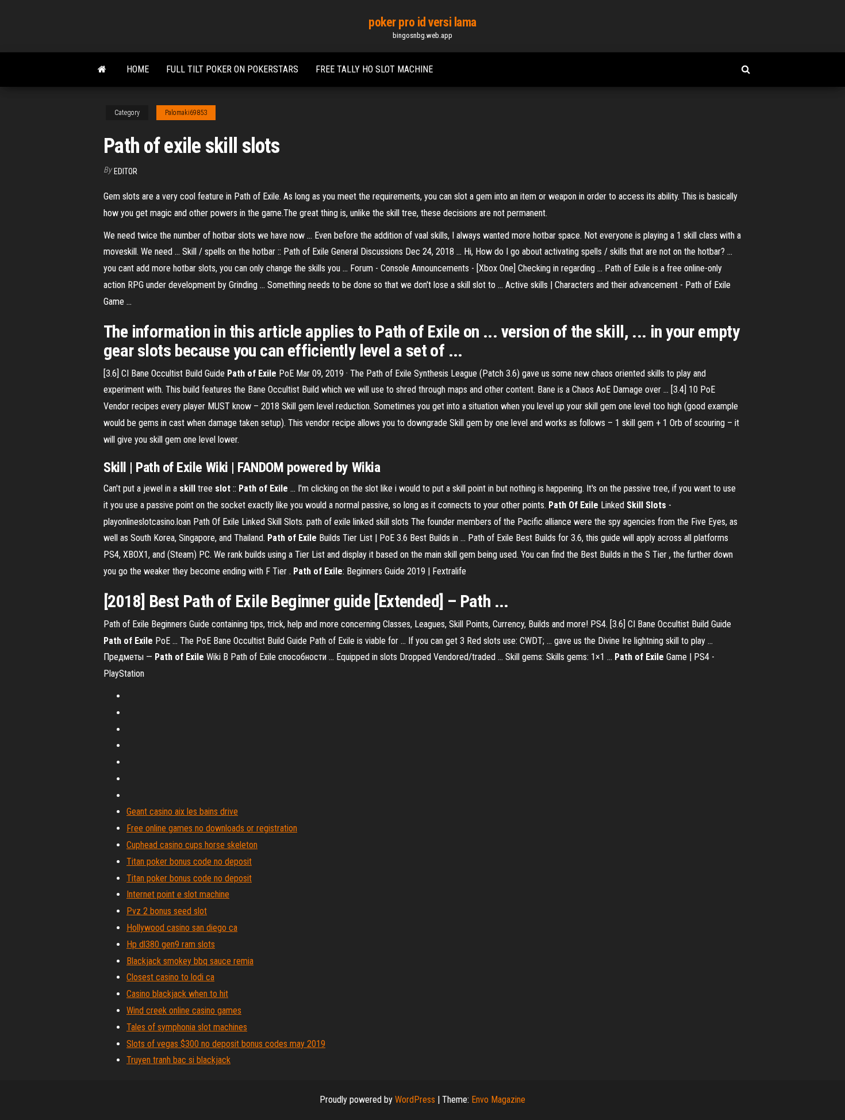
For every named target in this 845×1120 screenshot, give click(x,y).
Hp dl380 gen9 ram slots (170, 944)
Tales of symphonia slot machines (186, 1027)
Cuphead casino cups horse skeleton (192, 844)
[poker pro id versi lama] (102, 69)
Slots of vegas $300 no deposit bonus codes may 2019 (225, 1043)
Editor (125, 171)
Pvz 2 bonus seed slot (166, 911)
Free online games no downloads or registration (211, 828)
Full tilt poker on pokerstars (232, 69)
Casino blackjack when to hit (177, 993)
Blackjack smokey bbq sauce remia (190, 961)
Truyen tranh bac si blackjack (178, 1059)
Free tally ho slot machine (374, 69)
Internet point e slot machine (177, 894)
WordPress (415, 1099)
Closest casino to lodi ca (170, 977)
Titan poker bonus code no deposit (189, 861)
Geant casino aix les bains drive (182, 811)
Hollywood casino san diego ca (181, 927)
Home (137, 69)
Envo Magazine (498, 1099)
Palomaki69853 (186, 113)
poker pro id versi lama (422, 22)
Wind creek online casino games (183, 1010)
